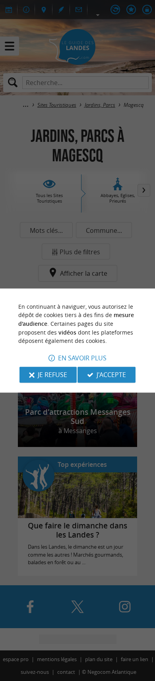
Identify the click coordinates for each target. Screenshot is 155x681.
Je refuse (52, 374)
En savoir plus (82, 358)
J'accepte (111, 374)
